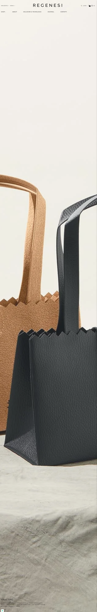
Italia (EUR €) (4, 5)
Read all (3, 609)
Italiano (12, 5)
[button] (4, 11)
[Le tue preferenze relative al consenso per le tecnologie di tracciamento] (2, 610)
